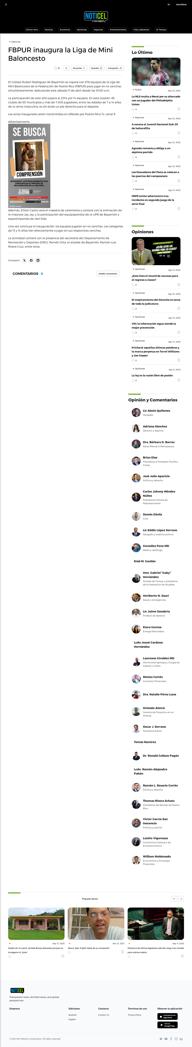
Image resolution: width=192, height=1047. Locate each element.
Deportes (98, 29)
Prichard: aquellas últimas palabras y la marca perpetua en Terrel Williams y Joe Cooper (155, 351)
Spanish (72, 1015)
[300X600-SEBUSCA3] (66, 166)
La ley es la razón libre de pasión (152, 375)
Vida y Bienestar (141, 29)
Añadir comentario (108, 273)
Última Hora (32, 29)
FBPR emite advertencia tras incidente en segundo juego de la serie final (153, 199)
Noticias (49, 29)
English (72, 1019)
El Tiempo (161, 29)
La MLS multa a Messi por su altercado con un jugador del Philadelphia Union (156, 100)
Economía (65, 29)
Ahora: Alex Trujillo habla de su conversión (29, 948)
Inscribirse (181, 4)
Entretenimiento (118, 29)
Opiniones (82, 29)
